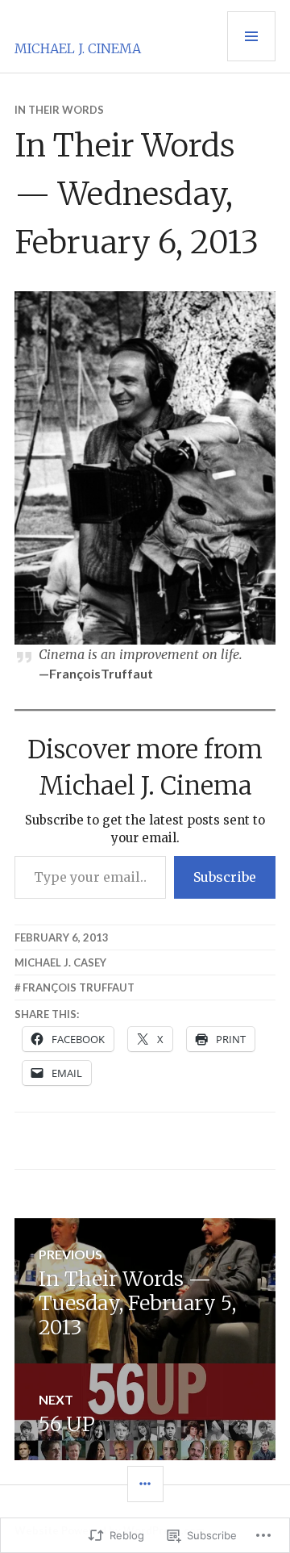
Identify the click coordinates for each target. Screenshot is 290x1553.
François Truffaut (79, 987)
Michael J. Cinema (77, 48)
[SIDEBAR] (145, 1484)
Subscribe (224, 877)
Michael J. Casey (60, 962)
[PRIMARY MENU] (251, 36)
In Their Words (59, 109)
